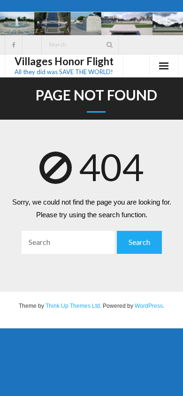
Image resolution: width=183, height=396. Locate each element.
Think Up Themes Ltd (73, 306)
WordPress (149, 306)
